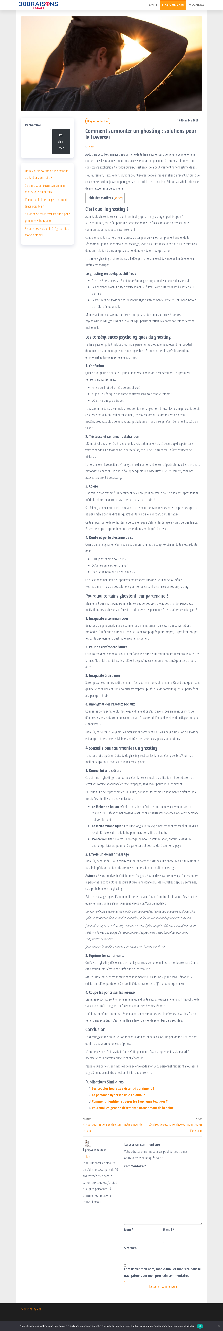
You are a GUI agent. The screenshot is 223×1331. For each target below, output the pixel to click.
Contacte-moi (197, 5)
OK (200, 1326)
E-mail (169, 1229)
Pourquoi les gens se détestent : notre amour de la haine (133, 1107)
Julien (91, 146)
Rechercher (33, 124)
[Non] (219, 1326)
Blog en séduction (173, 5)
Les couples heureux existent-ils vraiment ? (123, 1088)
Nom (128, 1229)
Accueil (153, 5)
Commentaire (135, 1165)
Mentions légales (31, 1309)
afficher (118, 198)
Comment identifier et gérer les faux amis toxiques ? (130, 1101)
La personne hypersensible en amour (118, 1094)
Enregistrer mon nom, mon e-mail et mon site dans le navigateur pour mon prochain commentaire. (162, 1272)
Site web (130, 1247)
